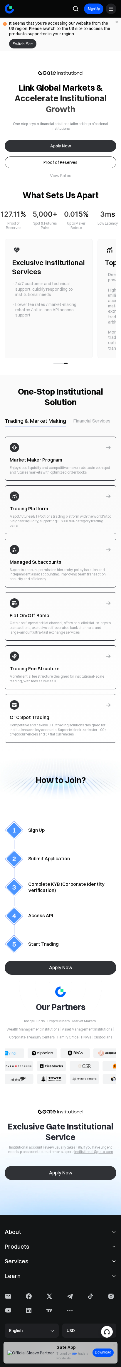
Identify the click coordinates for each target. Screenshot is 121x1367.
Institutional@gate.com (93, 1151)
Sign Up (94, 8)
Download (103, 1352)
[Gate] (9, 9)
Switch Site (23, 43)
